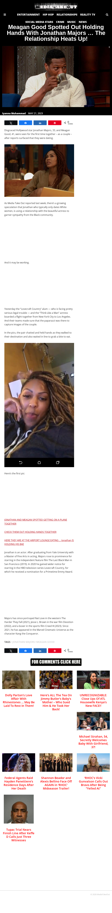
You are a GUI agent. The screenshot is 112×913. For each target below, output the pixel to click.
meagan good (45, 642)
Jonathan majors (23, 642)
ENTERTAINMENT (28, 14)
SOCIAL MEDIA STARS (39, 22)
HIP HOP (48, 14)
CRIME (60, 22)
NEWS (83, 22)
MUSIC (71, 22)
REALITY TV (87, 14)
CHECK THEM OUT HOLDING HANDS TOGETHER (30, 532)
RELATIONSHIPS (67, 14)
